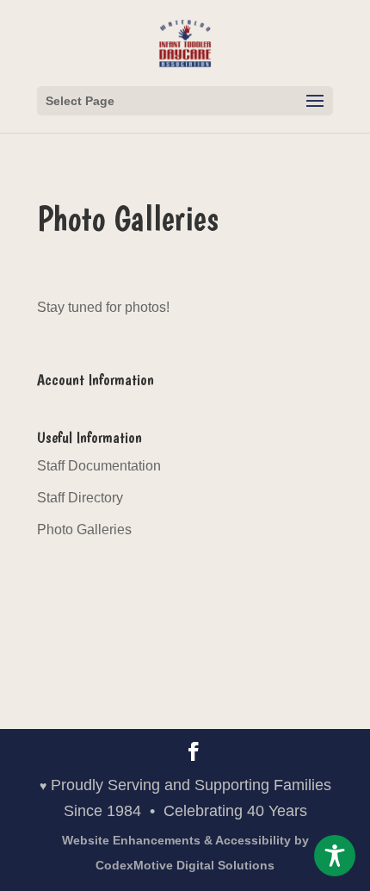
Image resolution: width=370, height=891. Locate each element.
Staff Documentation (99, 465)
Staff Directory (80, 497)
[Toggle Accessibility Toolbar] (334, 855)
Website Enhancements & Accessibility (185, 852)
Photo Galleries (84, 529)
